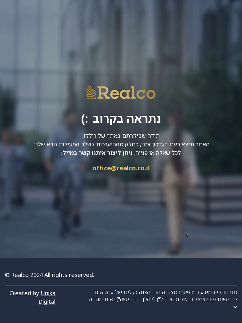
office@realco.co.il (121, 168)
